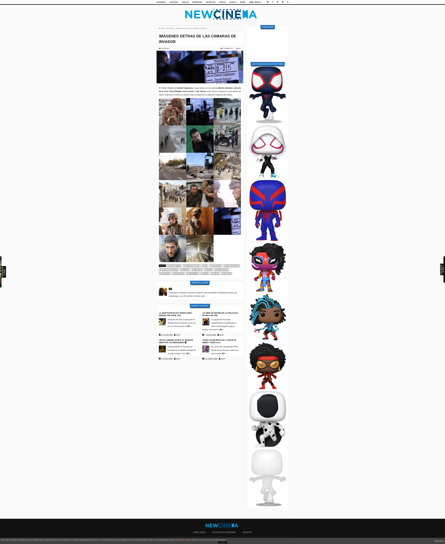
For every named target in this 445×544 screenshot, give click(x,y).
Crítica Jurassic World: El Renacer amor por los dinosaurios (176, 341)
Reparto (247, 532)
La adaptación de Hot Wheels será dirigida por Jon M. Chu (175, 314)
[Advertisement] (267, 43)
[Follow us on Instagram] (267, 2)
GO (189, 326)
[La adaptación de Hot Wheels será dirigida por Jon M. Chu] (162, 321)
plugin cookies (439, 541)
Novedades (161, 2)
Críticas (222, 2)
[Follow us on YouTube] (282, 2)
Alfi (239, 48)
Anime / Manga (254, 2)
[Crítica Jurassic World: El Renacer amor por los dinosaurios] (162, 348)
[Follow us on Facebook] (272, 2)
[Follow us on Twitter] (277, 2)
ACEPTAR (222, 542)
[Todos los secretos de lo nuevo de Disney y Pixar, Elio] (205, 348)
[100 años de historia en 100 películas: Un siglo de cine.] (205, 321)
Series (242, 2)
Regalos (185, 2)
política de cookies (183, 540)
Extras (232, 2)
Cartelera (173, 2)
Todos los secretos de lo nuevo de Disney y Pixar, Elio (219, 341)
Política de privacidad (224, 532)
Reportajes (210, 2)
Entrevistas (197, 2)
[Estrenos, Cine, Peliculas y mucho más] (222, 14)
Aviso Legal (199, 532)
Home (162, 28)
